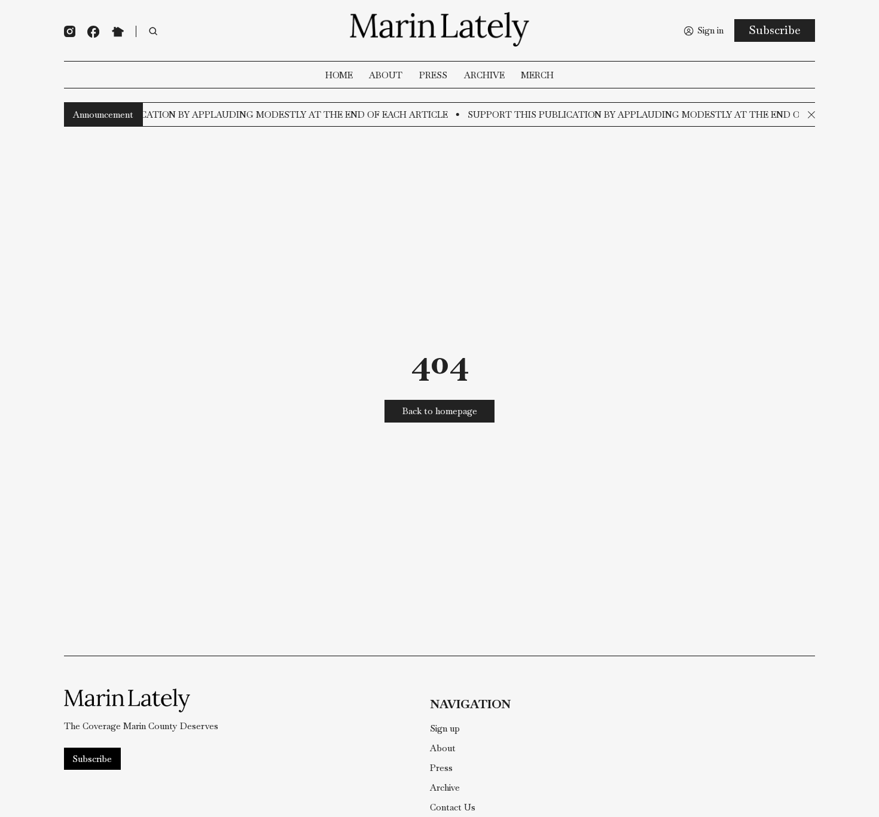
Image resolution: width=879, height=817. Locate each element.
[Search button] (153, 31)
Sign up (445, 728)
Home (339, 75)
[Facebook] (93, 32)
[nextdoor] (118, 32)
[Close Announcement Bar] (811, 114)
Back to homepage (439, 411)
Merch (537, 75)
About (385, 75)
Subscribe (775, 30)
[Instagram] (69, 31)
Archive (484, 75)
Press (433, 75)
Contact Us (452, 807)
